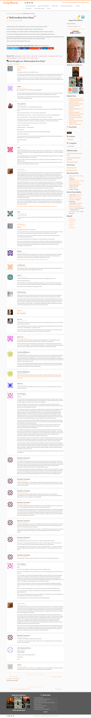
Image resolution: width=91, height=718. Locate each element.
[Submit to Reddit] (33, 48)
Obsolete (71, 225)
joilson (19, 310)
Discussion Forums (72, 167)
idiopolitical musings (74, 211)
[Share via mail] (51, 48)
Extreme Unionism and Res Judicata (40, 705)
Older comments (13, 676)
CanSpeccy (21, 67)
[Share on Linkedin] (45, 48)
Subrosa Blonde (72, 227)
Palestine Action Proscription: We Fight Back (41, 709)
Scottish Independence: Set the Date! (40, 700)
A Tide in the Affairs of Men (76, 98)
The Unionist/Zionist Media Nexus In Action (19, 689)
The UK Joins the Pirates (75, 124)
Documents (28, 8)
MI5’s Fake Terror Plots (75, 115)
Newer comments (58, 676)
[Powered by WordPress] (44, 715)
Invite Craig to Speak (39, 8)
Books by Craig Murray (66, 6)
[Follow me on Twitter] (30, 3)
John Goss (21, 169)
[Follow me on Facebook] (32, 3)
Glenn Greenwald (72, 220)
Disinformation (72, 187)
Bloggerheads (71, 218)
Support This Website (43, 6)
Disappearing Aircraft (72, 162)
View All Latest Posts (43, 45)
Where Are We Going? (74, 112)
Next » (18, 64)
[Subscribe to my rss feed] (26, 3)
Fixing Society (59, 689)
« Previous (9, 64)
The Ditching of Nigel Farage (76, 114)
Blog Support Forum (72, 170)
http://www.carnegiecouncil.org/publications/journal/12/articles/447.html (32, 259)
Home (8, 13)
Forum (48, 8)
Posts (12, 13)
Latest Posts (55, 6)
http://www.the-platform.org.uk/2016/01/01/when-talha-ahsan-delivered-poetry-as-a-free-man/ (37, 206)
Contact (78, 6)
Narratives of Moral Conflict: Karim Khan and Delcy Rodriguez (76, 105)
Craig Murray (10, 2)
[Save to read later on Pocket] (39, 48)
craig (22, 20)
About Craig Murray (30, 6)
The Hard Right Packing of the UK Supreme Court (42, 699)
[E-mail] (28, 3)
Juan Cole (71, 222)
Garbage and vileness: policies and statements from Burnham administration (76, 182)
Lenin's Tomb (71, 224)
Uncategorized (18, 13)
